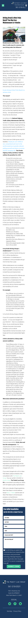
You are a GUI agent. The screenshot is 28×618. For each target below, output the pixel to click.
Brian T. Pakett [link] (11, 492)
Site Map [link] (9, 611)
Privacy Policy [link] (17, 611)
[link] (26, 5)
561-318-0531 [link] (21, 7)
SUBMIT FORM (13, 566)
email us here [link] (6, 480)
